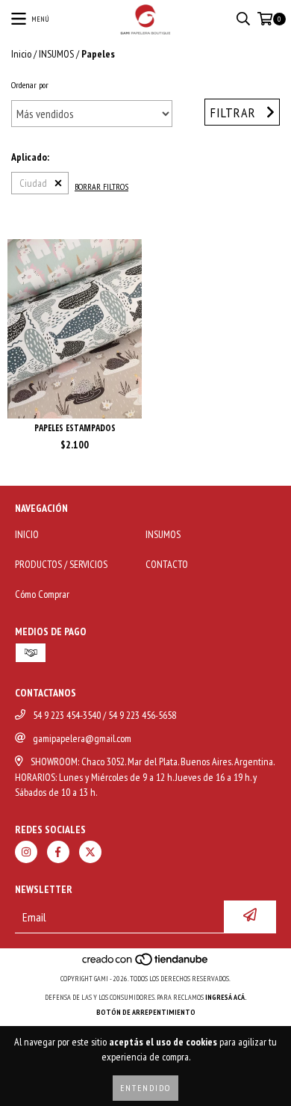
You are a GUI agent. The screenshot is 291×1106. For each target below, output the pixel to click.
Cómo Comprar (42, 594)
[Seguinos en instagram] (26, 852)
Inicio (21, 54)
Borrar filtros (101, 186)
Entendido (145, 1087)
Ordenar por (29, 84)
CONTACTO (167, 564)
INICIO (27, 534)
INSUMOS (56, 54)
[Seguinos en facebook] (58, 852)
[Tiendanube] (146, 963)
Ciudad (33, 183)
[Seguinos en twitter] (90, 852)
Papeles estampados (75, 427)
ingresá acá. (226, 997)
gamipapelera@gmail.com (82, 738)
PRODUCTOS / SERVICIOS (61, 564)
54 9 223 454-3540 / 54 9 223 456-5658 (104, 715)
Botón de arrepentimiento (145, 1012)
